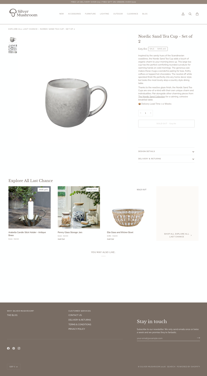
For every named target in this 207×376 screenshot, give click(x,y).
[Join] (197, 338)
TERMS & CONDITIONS (79, 324)
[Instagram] (19, 348)
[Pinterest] (13, 348)
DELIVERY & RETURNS (79, 320)
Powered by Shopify (188, 367)
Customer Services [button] (79, 311)
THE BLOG (12, 315)
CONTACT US (75, 315)
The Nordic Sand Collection (151, 96)
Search (171, 367)
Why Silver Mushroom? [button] (20, 311)
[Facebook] (8, 348)
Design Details (146, 151)
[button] (61, 14)
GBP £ (12, 367)
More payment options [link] (149, 140)
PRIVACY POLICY (76, 329)
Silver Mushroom (150, 367)
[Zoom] (72, 88)
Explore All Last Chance (23, 29)
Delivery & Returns (149, 159)
